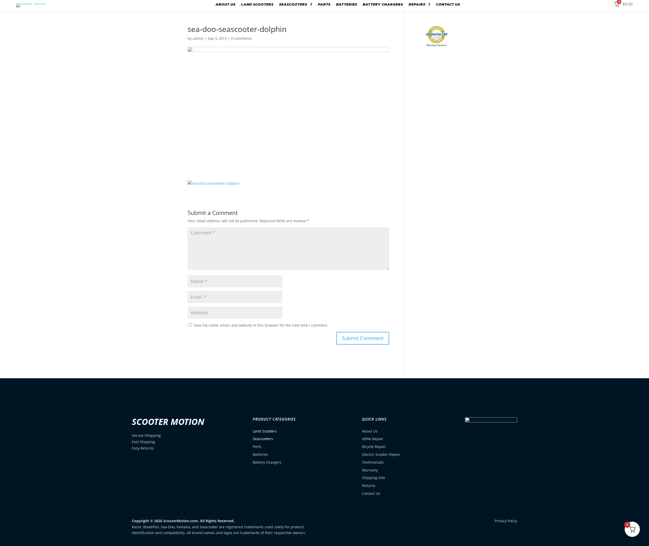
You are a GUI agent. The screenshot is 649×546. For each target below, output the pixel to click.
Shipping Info (373, 477)
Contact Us (448, 5)
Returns (368, 485)
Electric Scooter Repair (381, 454)
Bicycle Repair (374, 446)
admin (198, 38)
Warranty (370, 470)
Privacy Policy (506, 520)
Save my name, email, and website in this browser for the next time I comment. (261, 325)
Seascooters (293, 5)
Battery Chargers (383, 5)
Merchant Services (436, 45)
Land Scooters (257, 5)
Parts (324, 5)
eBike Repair (372, 438)
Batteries (346, 5)
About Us (225, 5)
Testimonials (373, 462)
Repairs (417, 5)
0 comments (241, 38)
